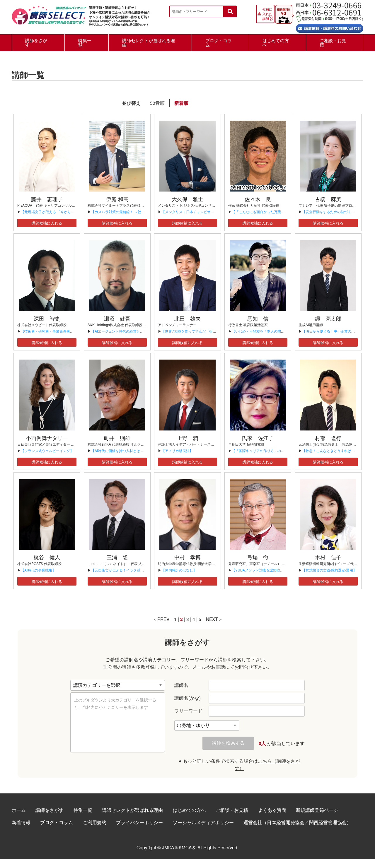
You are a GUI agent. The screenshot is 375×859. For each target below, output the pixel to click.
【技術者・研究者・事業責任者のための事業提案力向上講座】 (70, 330)
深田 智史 (47, 318)
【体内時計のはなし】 (179, 569)
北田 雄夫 (187, 318)
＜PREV (161, 619)
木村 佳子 (328, 557)
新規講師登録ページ (317, 810)
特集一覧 (84, 42)
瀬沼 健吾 (117, 318)
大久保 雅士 (187, 199)
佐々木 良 (258, 199)
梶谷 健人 (47, 557)
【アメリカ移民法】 (177, 450)
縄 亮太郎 (328, 318)
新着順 (181, 103)
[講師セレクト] (49, 18)
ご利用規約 (94, 822)
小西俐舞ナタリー (47, 438)
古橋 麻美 (328, 199)
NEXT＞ (214, 619)
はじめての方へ (275, 42)
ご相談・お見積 (333, 42)
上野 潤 (187, 438)
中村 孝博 (187, 557)
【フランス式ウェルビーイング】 (47, 450)
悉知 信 (257, 318)
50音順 (157, 103)
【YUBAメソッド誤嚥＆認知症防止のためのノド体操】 (275, 569)
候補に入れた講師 (267, 14)
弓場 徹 (257, 557)
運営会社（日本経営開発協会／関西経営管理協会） (297, 822)
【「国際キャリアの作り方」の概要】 (262, 450)
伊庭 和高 (117, 199)
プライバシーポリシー (139, 822)
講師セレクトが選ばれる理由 (148, 42)
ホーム (19, 810)
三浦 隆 (117, 557)
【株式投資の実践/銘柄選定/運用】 (329, 569)
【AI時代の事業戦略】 (38, 569)
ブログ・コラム (218, 42)
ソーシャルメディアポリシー (203, 822)
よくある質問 (272, 810)
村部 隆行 (328, 438)
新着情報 (21, 822)
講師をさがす (36, 42)
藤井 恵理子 (47, 199)
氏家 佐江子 (258, 438)
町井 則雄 (117, 438)
